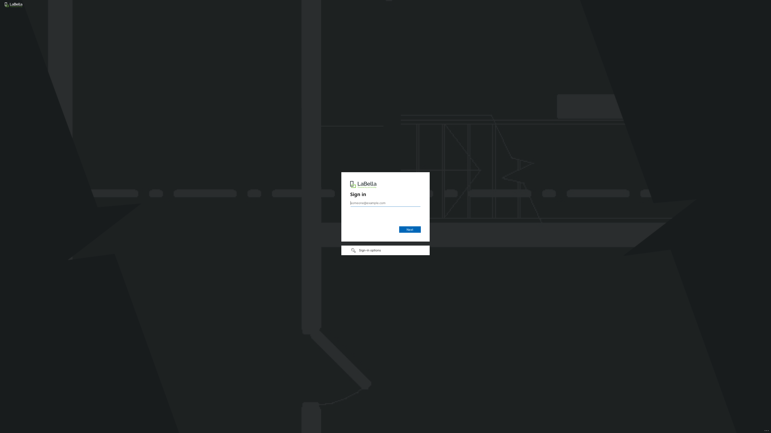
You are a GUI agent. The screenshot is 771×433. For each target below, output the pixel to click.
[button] (385, 250)
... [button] (767, 430)
